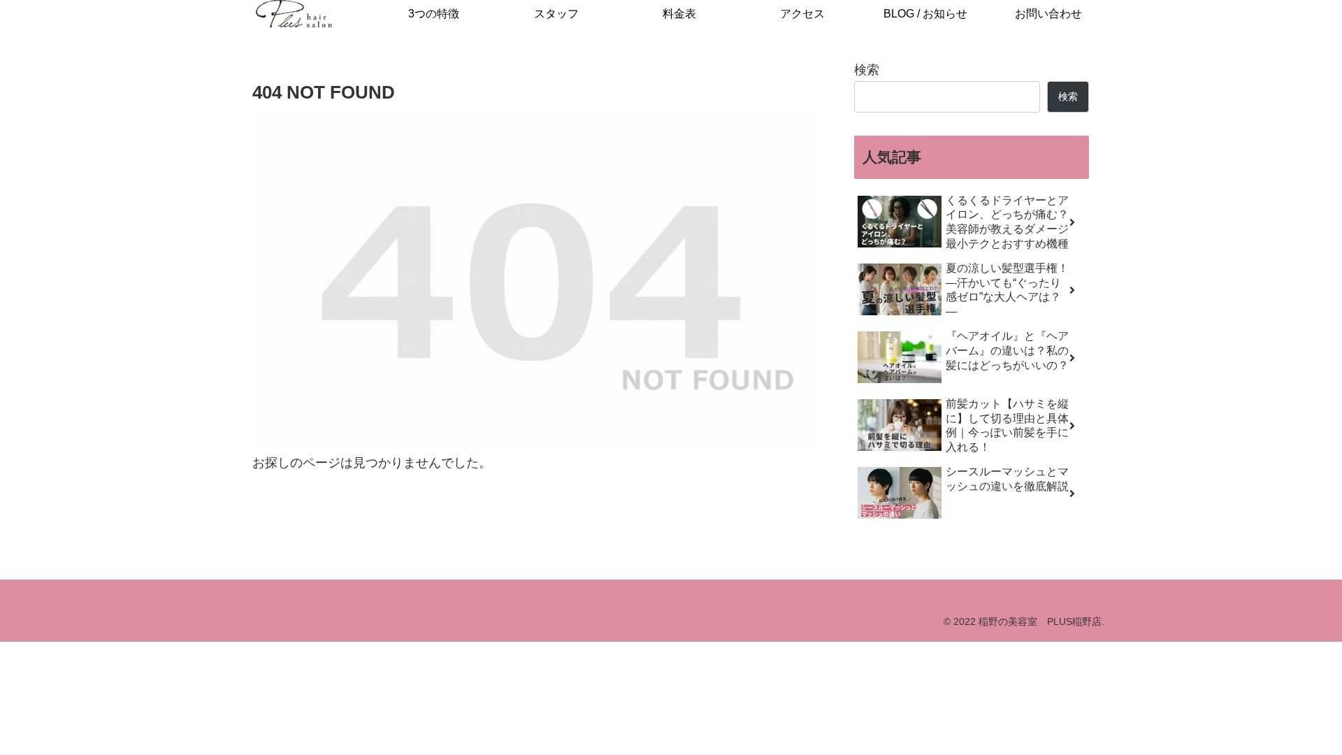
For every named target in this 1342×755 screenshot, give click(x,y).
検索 (866, 70)
